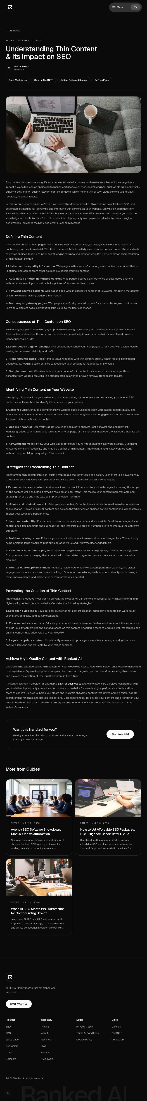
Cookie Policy (84, 1039)
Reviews (46, 1039)
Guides (10, 40)
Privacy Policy (84, 1026)
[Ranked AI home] (10, 7)
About (44, 1033)
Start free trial (120, 734)
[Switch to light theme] (7, 1093)
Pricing (45, 1026)
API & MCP (118, 1039)
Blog (43, 1046)
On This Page (101, 80)
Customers (12, 1046)
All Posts (14, 30)
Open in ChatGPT (43, 80)
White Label (12, 1039)
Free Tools (47, 1059)
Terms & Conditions (87, 1033)
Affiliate (45, 1052)
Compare (11, 1059)
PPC (8, 1033)
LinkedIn (116, 1026)
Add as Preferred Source (73, 80)
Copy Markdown (18, 80)
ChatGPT (117, 1033)
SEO (8, 1026)
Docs (9, 1052)
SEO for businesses (69, 683)
